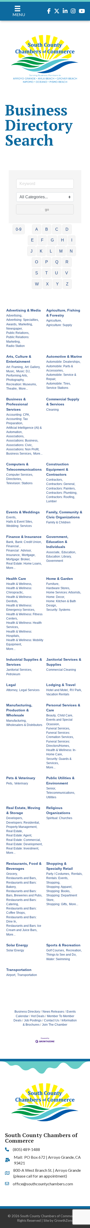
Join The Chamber (54, 1024)
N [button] (71, 251)
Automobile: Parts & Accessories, (59, 368)
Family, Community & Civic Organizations (64, 514)
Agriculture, (54, 320)
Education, (69, 552)
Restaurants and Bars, (21, 878)
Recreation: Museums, (21, 384)
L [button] (51, 251)
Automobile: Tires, (58, 383)
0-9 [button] (19, 229)
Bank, (10, 542)
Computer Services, (19, 474)
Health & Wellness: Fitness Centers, (24, 616)
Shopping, (53, 882)
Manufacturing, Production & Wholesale (19, 710)
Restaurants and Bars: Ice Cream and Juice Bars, (23, 928)
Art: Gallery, (32, 367)
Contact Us (51, 1020)
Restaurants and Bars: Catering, (21, 902)
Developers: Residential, (23, 822)
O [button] (36, 262)
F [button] (42, 240)
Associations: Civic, (19, 445)
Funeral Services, (58, 728)
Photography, (15, 380)
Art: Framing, (15, 367)
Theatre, (12, 388)
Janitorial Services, (19, 669)
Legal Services (29, 690)
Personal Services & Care (63, 707)
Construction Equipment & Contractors (57, 469)
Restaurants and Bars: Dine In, (21, 919)
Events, (11, 517)
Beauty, (51, 715)
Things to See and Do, (61, 954)
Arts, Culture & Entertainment (18, 358)
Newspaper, (14, 328)
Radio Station (15, 346)
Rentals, (76, 874)
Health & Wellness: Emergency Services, (20, 607)
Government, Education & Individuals (57, 542)
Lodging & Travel (61, 685)
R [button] (67, 262)
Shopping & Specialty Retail (59, 866)
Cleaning (52, 409)
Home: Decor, (55, 597)
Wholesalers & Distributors (24, 725)
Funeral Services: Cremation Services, (60, 735)
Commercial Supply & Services (62, 401)
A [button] (36, 229)
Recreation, (74, 950)
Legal (11, 685)
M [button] (60, 251)
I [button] (71, 240)
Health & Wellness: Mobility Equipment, (24, 642)
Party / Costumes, (58, 874)
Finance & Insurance (24, 537)
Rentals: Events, (57, 878)
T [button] (46, 273)
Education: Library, (59, 556)
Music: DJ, (23, 371)
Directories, (14, 479)
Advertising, (14, 315)
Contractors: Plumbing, (61, 493)
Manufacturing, (16, 720)
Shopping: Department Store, (61, 897)
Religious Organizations (58, 810)
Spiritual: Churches (59, 818)
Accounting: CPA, (18, 414)
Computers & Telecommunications (24, 466)
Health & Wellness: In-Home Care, (61, 752)
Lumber (51, 501)
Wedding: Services (19, 526)
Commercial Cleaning (61, 669)
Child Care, (65, 715)
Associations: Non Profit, (22, 449)
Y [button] (57, 284)
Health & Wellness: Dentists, (19, 599)
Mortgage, (29, 555)
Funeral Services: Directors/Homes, (58, 744)
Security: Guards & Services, (59, 761)
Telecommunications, (60, 792)
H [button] (62, 240)
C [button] (56, 229)
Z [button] (67, 284)
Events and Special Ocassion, (59, 722)
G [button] (52, 240)
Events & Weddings (23, 512)
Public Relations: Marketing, (17, 339)
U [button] (56, 273)
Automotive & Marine (64, 356)
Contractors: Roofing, (60, 497)
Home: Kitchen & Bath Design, (61, 603)
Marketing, (25, 324)
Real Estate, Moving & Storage (23, 810)
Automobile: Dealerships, (63, 361)
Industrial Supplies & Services (24, 661)
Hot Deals (37, 1016)
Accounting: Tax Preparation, (17, 421)
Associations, (15, 436)
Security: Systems (58, 609)
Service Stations (57, 388)
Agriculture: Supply (59, 325)
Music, (10, 371)
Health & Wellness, (19, 584)
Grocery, (12, 874)
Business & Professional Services (17, 404)
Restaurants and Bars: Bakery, (21, 885)
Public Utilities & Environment (60, 780)
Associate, (53, 552)
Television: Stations (19, 483)
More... (23, 388)
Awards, (11, 324)
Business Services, (19, 453)
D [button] (67, 229)
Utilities (51, 797)
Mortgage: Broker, (18, 559)
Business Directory (27, 1011)
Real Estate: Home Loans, (24, 563)
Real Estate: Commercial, (23, 840)
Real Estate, (14, 831)
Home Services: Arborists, (63, 592)
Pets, (9, 783)
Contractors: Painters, (61, 488)
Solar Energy (17, 945)
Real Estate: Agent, (19, 835)
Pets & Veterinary (20, 778)
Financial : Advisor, (19, 550)
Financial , (13, 546)
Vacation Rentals (57, 694)
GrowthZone (63, 1220)
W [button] (37, 284)
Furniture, (52, 584)
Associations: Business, (22, 440)
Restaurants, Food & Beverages (24, 866)
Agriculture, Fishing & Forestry (63, 312)
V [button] (66, 273)
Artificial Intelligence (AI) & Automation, (24, 430)
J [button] (31, 251)
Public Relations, (17, 333)
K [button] (41, 251)
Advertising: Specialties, (22, 320)
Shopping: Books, (58, 891)
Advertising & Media (23, 310)
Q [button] (56, 262)
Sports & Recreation (63, 945)
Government (54, 561)
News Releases (53, 1011)
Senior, (51, 788)
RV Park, (76, 690)
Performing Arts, (17, 375)
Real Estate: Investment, (22, 848)
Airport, (11, 975)
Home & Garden (59, 579)
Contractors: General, (60, 484)
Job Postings (33, 1020)
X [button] (47, 284)
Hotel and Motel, (57, 690)
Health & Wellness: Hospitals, (19, 634)
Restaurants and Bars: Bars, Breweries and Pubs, (24, 893)
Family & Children (58, 522)
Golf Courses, (55, 950)
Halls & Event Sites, (19, 521)
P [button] (46, 262)
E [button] (32, 240)
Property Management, (21, 827)
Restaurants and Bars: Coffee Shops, (21, 910)
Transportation (19, 970)
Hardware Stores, (58, 588)
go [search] (47, 209)
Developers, (14, 818)
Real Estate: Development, (24, 844)
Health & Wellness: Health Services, (24, 625)
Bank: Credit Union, (28, 542)
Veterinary (21, 783)
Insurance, (13, 555)
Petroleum (13, 674)
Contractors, (54, 479)
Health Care (16, 579)
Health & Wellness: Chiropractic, (19, 590)
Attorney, (12, 690)
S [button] (36, 273)
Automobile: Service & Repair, (61, 377)
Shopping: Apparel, (59, 887)
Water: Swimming (58, 959)
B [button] (46, 229)
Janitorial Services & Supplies (63, 661)
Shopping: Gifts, (57, 904)
